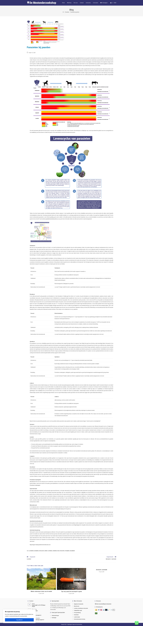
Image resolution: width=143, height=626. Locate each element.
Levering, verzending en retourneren (81, 608)
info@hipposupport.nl (36, 615)
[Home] (63, 12)
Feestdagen (54, 617)
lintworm (50, 550)
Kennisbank (76, 614)
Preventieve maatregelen (35, 485)
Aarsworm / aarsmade (101, 569)
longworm (54, 550)
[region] (19, 616)
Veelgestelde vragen (78, 610)
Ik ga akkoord (19, 619)
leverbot (46, 550)
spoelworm (67, 550)
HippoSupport (77, 525)
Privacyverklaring (77, 612)
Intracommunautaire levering (79, 619)
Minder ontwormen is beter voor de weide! (41, 591)
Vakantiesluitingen (55, 615)
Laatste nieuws (77, 617)
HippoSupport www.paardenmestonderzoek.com (40, 544)
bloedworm (36, 550)
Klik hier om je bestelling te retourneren (103, 604)
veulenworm (72, 550)
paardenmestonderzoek (51, 219)
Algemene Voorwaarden (78, 604)
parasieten (62, 550)
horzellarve (41, 550)
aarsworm (31, 550)
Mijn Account (76, 606)
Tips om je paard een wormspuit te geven (71, 591)
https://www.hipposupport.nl (38, 619)
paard (58, 550)
